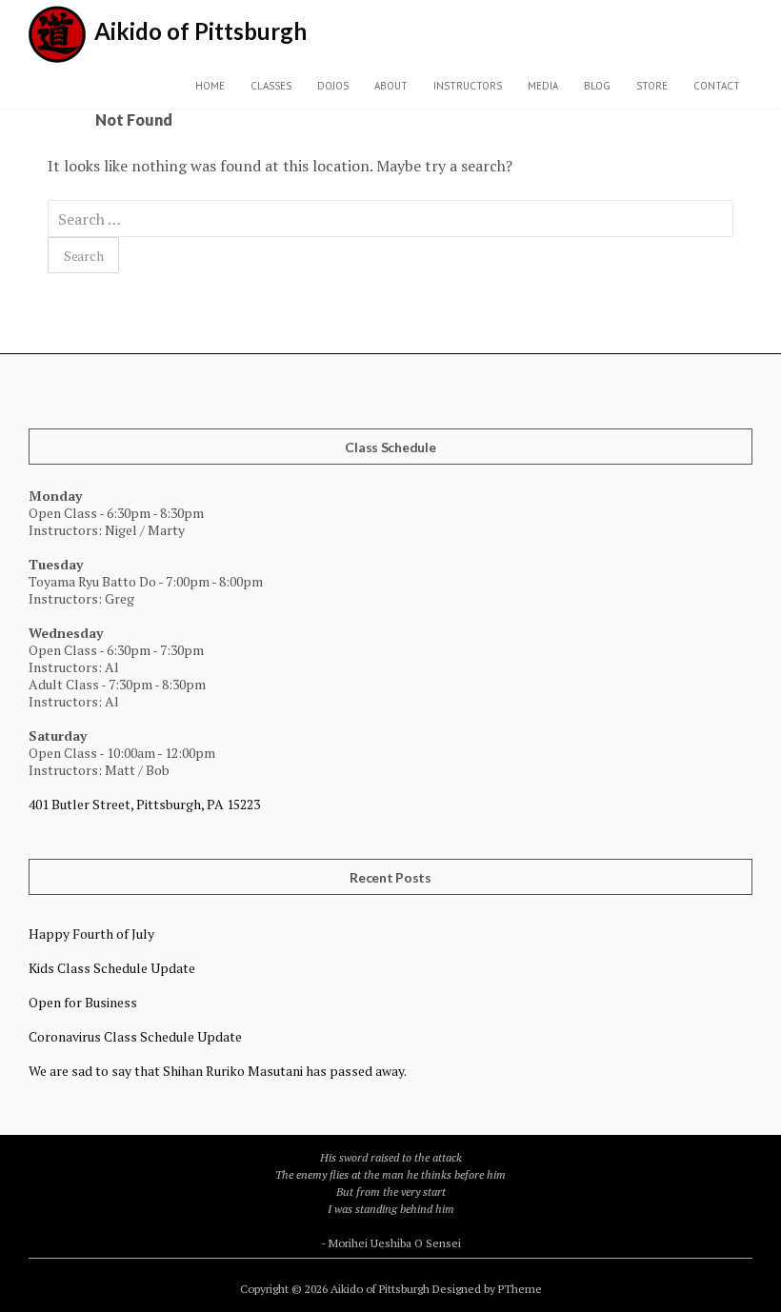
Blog (597, 85)
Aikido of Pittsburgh (200, 31)
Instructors (467, 85)
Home (210, 85)
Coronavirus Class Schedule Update (135, 1036)
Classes (270, 85)
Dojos (333, 85)
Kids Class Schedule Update (112, 968)
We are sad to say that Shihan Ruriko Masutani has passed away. (218, 1071)
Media (543, 85)
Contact (716, 85)
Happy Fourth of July (91, 933)
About (391, 85)
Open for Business (83, 1002)
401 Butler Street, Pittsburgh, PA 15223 (144, 804)
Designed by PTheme (487, 1289)
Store (652, 85)
